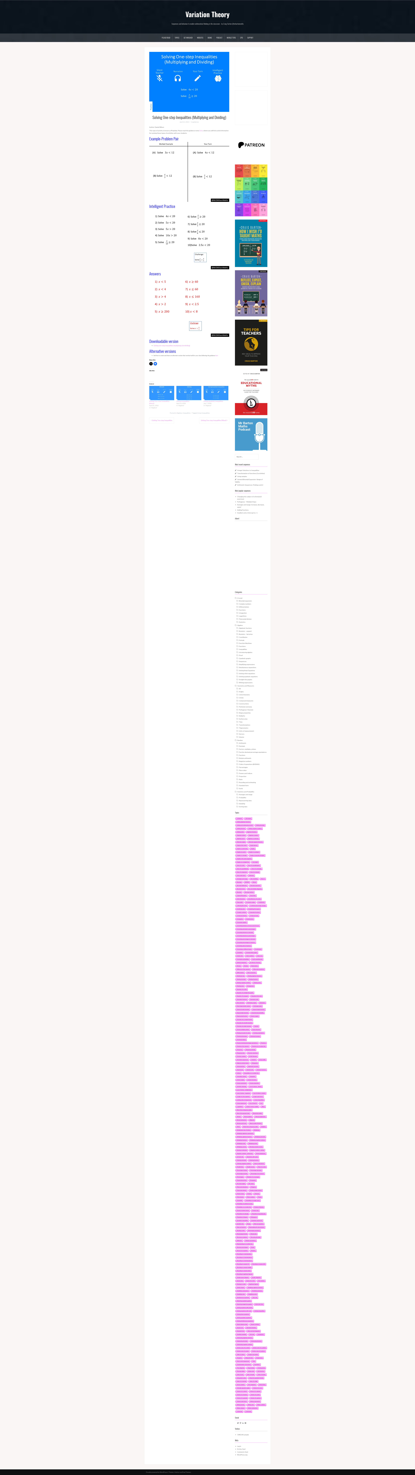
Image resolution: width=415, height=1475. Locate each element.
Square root (240, 1327)
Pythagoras (254, 1217)
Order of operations (259, 1163)
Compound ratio (254, 915)
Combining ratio (241, 909)
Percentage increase (242, 1173)
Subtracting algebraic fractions (244, 1337)
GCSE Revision (253, 1056)
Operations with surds (252, 1156)
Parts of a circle (262, 1166)
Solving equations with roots (244, 1311)
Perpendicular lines (242, 1180)
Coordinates (243, 637)
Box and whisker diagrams (254, 888)
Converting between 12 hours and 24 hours (248, 925)
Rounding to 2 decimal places (244, 1257)
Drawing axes (240, 986)
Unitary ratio (251, 1371)
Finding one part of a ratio (243, 1032)
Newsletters (231, 37)
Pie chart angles (241, 1183)
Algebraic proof (241, 838)
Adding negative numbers (255, 828)
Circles (241, 698)
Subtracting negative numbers (244, 1344)
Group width (262, 1059)
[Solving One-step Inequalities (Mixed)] (161, 393)
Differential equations (258, 969)
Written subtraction (252, 1408)
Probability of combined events (244, 1203)
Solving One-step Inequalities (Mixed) (213, 420)
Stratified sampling (241, 1334)
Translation (257, 1364)
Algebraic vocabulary (253, 838)
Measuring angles (257, 1113)
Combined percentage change (258, 905)
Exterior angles (254, 1016)
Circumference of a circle (254, 898)
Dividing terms (257, 982)
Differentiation (244, 607)
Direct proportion (251, 972)
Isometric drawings (241, 1086)
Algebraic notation (253, 835)
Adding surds (240, 831)
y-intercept (248, 1411)
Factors (256, 1026)
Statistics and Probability (245, 792)
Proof (241, 655)
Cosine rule (240, 955)
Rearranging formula (242, 1233)
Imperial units (250, 1069)
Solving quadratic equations (248, 676)
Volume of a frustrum (242, 1394)
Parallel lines (240, 1166)
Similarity (242, 716)
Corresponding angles (251, 952)
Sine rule (255, 1297)
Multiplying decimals (260, 1136)
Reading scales (241, 1230)
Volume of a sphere (255, 1398)
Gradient (253, 1059)
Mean (263, 1106)
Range (248, 1223)
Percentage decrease (256, 1170)
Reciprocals (253, 1233)
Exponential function (242, 1016)
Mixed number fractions (255, 1123)
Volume (241, 737)
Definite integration (241, 962)
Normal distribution (260, 1153)
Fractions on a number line (258, 1046)
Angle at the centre (242, 845)
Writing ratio (251, 1404)
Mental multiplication (260, 1116)
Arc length (255, 862)
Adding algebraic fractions (243, 821)
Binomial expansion (245, 601)
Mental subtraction (241, 1120)
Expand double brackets (243, 1009)
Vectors (241, 734)
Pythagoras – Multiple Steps (246, 502)
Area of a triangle (254, 872)
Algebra (179, 413)
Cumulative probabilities (243, 959)
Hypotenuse (240, 1069)
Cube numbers (250, 955)
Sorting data (243, 807)
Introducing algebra (245, 652)
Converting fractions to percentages (246, 935)
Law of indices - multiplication (244, 1089)
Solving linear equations (243, 1314)
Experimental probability (258, 1012)
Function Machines (245, 643)
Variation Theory (207, 14)
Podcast (219, 37)
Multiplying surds (241, 1143)
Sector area (240, 1280)
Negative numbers (245, 761)
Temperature (259, 1357)
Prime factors (240, 1197)
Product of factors (259, 1207)
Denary (239, 965)
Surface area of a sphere (258, 1351)
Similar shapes (240, 1287)
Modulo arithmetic (245, 758)
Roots (252, 1247)
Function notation (241, 1056)
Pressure (257, 1193)
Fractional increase (255, 1036)
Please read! (166, 37)
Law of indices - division (256, 1086)
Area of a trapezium (242, 872)
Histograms (255, 1063)
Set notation (261, 1280)
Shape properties (245, 713)
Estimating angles (251, 1002)
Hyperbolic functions (253, 1066)
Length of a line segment (243, 1096)
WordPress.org (242, 1455)
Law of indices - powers (259, 1093)
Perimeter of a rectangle (253, 1177)
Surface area (243, 719)
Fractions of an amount (243, 1046)
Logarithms (243, 616)
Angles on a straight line (243, 862)
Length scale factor (258, 1096)
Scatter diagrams (256, 1277)
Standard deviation (251, 1327)
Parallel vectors (250, 1166)
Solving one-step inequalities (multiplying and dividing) (172, 345)
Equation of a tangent (242, 996)
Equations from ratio (257, 996)
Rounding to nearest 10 (243, 1264)
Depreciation (254, 965)
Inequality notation (241, 1076)
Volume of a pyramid (242, 1398)
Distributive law (240, 976)
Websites (200, 37)
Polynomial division (245, 619)
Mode (238, 1126)
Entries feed (241, 1449)
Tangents (239, 1357)
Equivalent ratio (254, 999)
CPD (241, 37)
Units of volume (261, 1374)
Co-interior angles (250, 902)
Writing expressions (246, 682)
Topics (177, 37)
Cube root (259, 955)
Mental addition (248, 1116)
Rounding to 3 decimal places (244, 1260)
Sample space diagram (242, 1277)
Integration (243, 613)
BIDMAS (247, 882)
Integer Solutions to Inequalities (248, 470)
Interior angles (240, 1079)
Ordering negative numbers (244, 1163)
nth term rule (240, 1156)
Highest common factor (242, 1063)
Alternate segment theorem (255, 842)
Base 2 (263, 878)
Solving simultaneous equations (245, 1321)
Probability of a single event (253, 1200)
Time (240, 722)
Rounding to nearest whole (244, 1270)
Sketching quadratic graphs (244, 1300)
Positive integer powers (256, 1190)
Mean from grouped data (243, 1113)
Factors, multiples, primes (247, 749)
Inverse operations (241, 1083)
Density (246, 965)
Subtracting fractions (256, 1341)
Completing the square (254, 909)
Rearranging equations (254, 1230)
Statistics (242, 622)
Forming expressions (259, 1032)
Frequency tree (241, 1053)
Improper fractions (261, 1069)
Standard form (244, 785)
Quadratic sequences (256, 1220)
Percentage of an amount (257, 1173)
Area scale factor (241, 875)
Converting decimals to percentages (246, 929)
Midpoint (252, 1120)
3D (240, 689)
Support (250, 37)
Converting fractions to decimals (245, 932)
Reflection (239, 1240)
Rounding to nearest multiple (244, 1267)
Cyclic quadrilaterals (257, 959)
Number (240, 740)
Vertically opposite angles (243, 1388)
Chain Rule (253, 895)
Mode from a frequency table (250, 1126)
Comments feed (242, 1452)
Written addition (261, 1404)
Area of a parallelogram (254, 865)
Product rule (255, 1210)
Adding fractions (241, 828)
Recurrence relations (242, 1237)
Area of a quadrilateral (242, 868)
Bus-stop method (249, 892)
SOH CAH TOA (259, 1304)
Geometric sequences (242, 1059)
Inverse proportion (254, 1083)
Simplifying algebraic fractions (255, 1287)
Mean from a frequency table (244, 1110)
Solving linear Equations (247, 670)
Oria (175, 1472)
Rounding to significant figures (244, 1274)
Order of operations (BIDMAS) (249, 764)
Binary (254, 882)
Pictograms (253, 1180)
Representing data (245, 800)
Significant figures (253, 1284)
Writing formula (240, 1404)
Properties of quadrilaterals (258, 1213)
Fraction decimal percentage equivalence (253, 752)
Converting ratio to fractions (244, 945)
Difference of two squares (243, 969)
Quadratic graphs (245, 658)
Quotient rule (240, 1223)
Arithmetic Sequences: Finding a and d (250, 485)
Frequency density (250, 1049)
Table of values (241, 1354)
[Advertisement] (251, 555)
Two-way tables (241, 1371)
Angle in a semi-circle (242, 848)
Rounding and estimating (247, 782)
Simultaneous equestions (247, 667)
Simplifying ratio (241, 1294)
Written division (240, 1408)
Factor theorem (256, 1029)
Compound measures (246, 701)
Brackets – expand (245, 631)
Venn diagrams (252, 1384)
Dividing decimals (241, 979)
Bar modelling (254, 878)
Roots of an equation (242, 1250)
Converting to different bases (244, 949)
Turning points (261, 1367)
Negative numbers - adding (257, 1150)
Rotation (253, 1250)
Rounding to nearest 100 (258, 1264)
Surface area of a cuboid (243, 1347)
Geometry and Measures (245, 686)
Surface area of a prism (243, 1351)
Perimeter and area (245, 707)
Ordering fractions (254, 1160)
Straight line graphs (245, 679)
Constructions (244, 704)
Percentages (243, 767)
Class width (240, 902)
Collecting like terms (242, 905)
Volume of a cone (257, 1388)
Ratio (241, 779)
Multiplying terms (253, 1143)
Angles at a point (241, 852)
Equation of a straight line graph (245, 992)
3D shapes (248, 818)
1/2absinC (239, 818)
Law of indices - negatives (243, 1093)
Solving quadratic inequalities (213, 401)
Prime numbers (251, 1197)
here (201, 131)
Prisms (259, 1197)
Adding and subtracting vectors (245, 825)
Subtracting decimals (242, 1341)
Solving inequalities (182, 401)
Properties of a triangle (242, 1213)
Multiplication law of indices (243, 1130)
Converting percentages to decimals (246, 939)
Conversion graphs (241, 922)
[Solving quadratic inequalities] (216, 393)
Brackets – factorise (246, 634)
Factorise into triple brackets (244, 1026)
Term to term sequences (243, 1361)
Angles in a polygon (254, 852)
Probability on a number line (244, 1207)
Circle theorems (244, 695)
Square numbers (255, 1324)
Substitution (261, 1334)
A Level (239, 598)
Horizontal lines (241, 1066)
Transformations (244, 725)
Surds (241, 788)
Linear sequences (241, 1103)
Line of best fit (253, 1103)
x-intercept (239, 1411)
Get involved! (188, 37)
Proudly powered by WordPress (156, 1472)
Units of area (240, 1374)
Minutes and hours (241, 1123)
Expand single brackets (258, 1009)
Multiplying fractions (242, 1140)
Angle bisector (253, 845)
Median (239, 1116)
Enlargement (250, 986)
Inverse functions (252, 1079)
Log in (239, 1446)
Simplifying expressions (247, 664)
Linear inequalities (204, 413)
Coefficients (261, 902)
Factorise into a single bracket (244, 1019)
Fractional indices (241, 1039)
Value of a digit (253, 1381)
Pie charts (251, 1183)
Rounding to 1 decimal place (244, 1254)
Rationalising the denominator (256, 1227)
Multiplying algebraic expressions (245, 1133)
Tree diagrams (240, 1367)
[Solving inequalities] (188, 393)
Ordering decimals (241, 1160)
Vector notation (241, 1384)
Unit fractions (261, 1371)
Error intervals (240, 1002)
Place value (243, 770)
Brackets (239, 892)
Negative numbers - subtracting (245, 1153)
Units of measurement (246, 731)
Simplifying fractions (257, 1290)
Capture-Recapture (242, 895)
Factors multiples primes (243, 1029)
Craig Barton (195, 122)
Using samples (242, 476)
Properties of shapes (242, 1217)
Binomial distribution (242, 885)
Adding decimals (260, 825)
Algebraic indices (241, 835)
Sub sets (252, 1334)
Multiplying (256, 1130)
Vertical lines (262, 1384)
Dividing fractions (253, 979)
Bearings (239, 882)
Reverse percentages (242, 1247)
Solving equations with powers (244, 1307)
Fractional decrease (242, 1036)
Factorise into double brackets (244, 1022)
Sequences (243, 661)
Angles (241, 692)
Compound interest (242, 915)
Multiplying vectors (241, 1146)
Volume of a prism (255, 1394)
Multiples (263, 1126)
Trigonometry (243, 728)
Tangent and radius (253, 1354)
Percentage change (242, 1170)
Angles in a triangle (242, 855)
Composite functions (255, 912)
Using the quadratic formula (256, 1378)
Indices (239, 1073)
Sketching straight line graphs (244, 1304)
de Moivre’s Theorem (255, 962)
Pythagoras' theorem (246, 710)
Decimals (242, 746)
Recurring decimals (255, 1237)
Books (210, 37)
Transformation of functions (244, 1364)
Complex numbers (245, 604)
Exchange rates (258, 1006)
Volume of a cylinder (255, 1391)
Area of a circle (240, 865)
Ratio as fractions (241, 1227)
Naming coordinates (242, 1150)
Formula (241, 640)
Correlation (239, 952)
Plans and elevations (242, 1187)
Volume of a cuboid (242, 1391)
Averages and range (245, 794)
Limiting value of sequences (244, 1099)
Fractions (242, 755)
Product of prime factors (243, 1210)
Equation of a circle (242, 989)
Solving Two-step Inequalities (162, 420)
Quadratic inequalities (242, 1220)
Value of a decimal (241, 1381)
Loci (261, 1103)
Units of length (250, 1374)
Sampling (242, 803)
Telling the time (249, 1357)
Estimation (262, 1002)
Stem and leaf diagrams (254, 1331)
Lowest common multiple (252, 1106)
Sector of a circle (250, 1280)
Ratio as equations (258, 1223)
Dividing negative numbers (243, 982)
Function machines (253, 1053)
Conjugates (240, 919)
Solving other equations (247, 673)
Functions (242, 610)
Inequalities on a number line (251, 1073)
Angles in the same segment (244, 858)
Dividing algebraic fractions (254, 976)
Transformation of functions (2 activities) (251, 473)
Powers (249, 1193)
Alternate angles (241, 842)
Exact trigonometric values (243, 1006)
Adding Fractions (243, 510)
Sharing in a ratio (241, 1284)
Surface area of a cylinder (259, 1347)
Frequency (239, 1049)
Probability (242, 797)
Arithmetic (242, 743)
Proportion (242, 776)
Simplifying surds (252, 1294)
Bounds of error (241, 888)
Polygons (253, 1187)
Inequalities (187, 413)
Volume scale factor (242, 1401)
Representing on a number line (244, 1244)
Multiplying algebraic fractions (244, 1136)
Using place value (241, 1378)
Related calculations (251, 1240)
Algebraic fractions (245, 628)
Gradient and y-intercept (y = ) (247, 513)
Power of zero (240, 1193)
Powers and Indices (245, 773)
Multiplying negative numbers (257, 1140)
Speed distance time (242, 1324)
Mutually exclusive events (256, 1146)
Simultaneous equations (243, 1297)
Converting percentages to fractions (246, 942)
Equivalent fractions (242, 999)
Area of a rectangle (256, 868)
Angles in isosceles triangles (257, 855)
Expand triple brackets (242, 1012)
